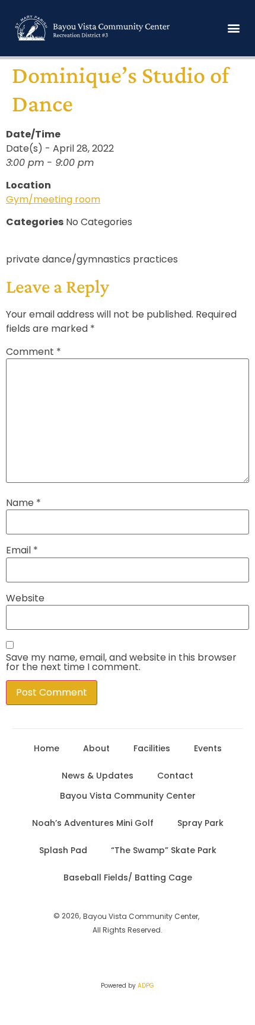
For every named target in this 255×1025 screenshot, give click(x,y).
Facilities (151, 748)
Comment (33, 352)
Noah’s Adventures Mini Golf (93, 823)
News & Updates (97, 775)
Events (208, 748)
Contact (175, 775)
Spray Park (200, 823)
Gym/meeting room (53, 199)
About (96, 748)
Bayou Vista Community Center (128, 796)
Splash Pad (63, 850)
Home (46, 748)
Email (22, 550)
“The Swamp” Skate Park (163, 850)
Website (25, 598)
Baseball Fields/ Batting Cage (127, 877)
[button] (233, 28)
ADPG (146, 985)
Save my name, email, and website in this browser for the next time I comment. (121, 662)
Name (23, 503)
